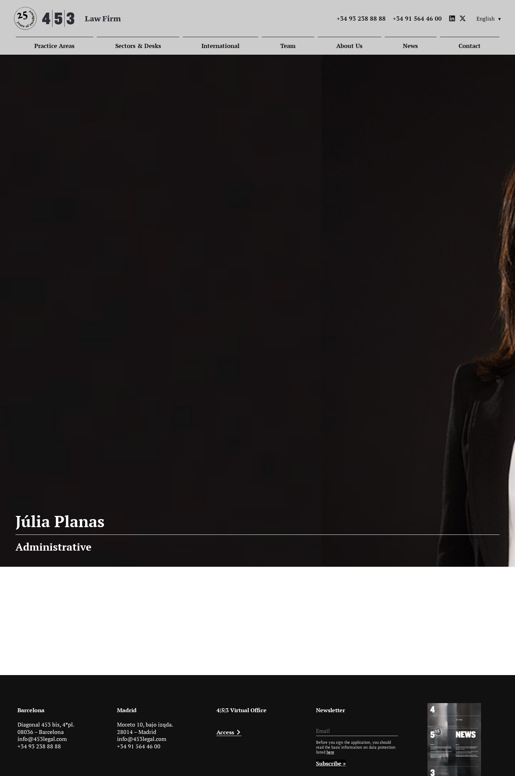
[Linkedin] (452, 18)
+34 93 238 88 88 (39, 746)
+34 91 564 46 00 (138, 746)
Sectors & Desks (138, 46)
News (410, 46)
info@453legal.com (42, 739)
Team (288, 46)
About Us (349, 46)
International (220, 46)
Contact (470, 46)
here (330, 752)
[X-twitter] (462, 18)
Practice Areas (54, 46)
